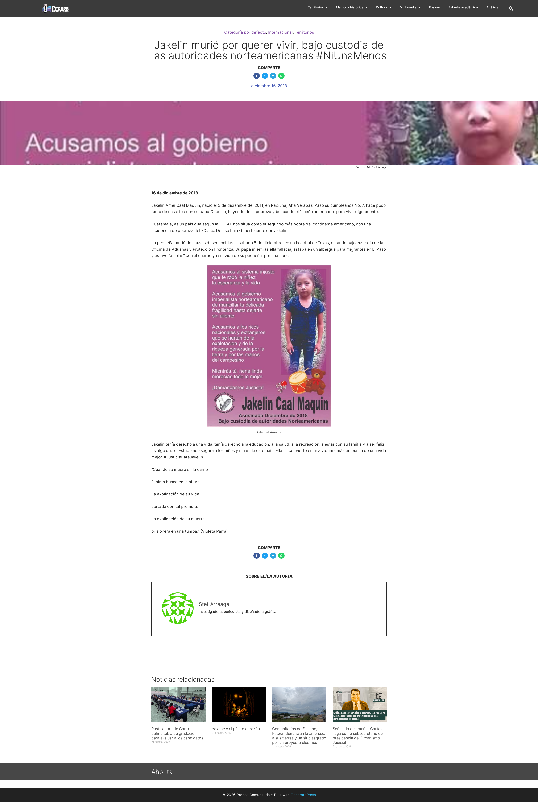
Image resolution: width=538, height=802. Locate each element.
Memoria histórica (350, 7)
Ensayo (434, 7)
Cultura (381, 7)
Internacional (280, 32)
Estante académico (463, 7)
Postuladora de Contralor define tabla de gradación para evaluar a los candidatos (177, 733)
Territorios (316, 7)
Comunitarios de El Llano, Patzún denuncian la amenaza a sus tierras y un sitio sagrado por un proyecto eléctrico (299, 736)
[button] (511, 8)
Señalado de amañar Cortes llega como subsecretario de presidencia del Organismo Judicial (358, 736)
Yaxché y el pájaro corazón (236, 729)
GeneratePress (303, 795)
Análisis (492, 7)
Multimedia (408, 7)
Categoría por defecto (245, 32)
